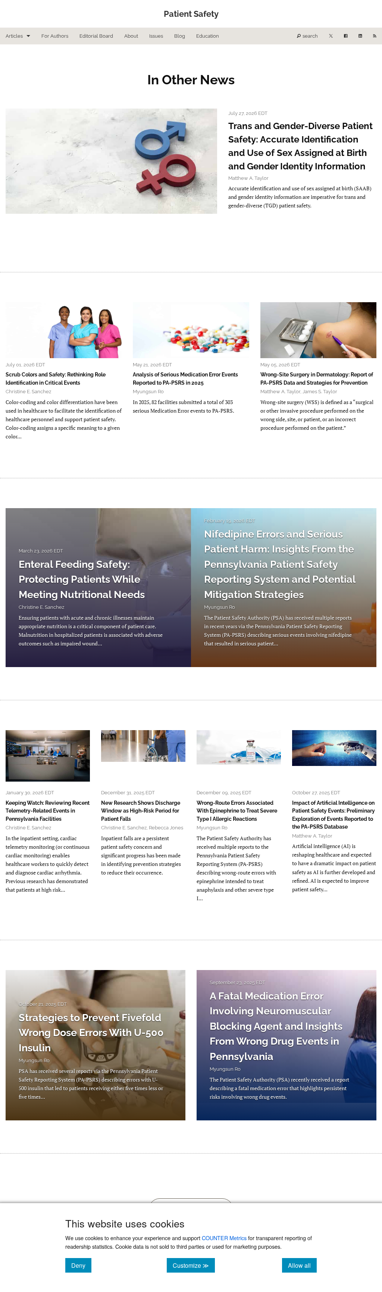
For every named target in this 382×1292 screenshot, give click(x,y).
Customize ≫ (194, 1265)
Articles (14, 36)
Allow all (302, 1265)
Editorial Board (96, 36)
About (131, 36)
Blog (179, 36)
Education (207, 36)
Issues (156, 36)
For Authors (54, 36)
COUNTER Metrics (224, 1238)
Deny (81, 1265)
